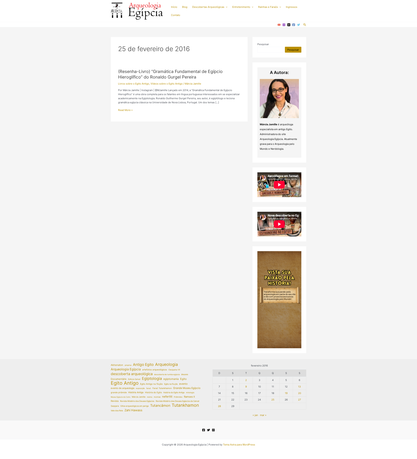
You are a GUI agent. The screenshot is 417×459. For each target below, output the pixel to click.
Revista (115, 401)
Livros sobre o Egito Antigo (133, 83)
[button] (225, 7)
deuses (184, 374)
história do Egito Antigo (174, 392)
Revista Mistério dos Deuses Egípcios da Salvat (177, 401)
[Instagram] (283, 24)
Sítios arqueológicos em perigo (134, 406)
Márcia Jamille (138, 397)
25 (272, 399)
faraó (148, 388)
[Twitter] (298, 24)
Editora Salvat (134, 379)
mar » (263, 415)
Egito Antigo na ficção (151, 384)
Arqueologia (166, 364)
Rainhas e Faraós (268, 6)
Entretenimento (241, 6)
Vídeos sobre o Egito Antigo (167, 83)
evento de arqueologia (122, 388)
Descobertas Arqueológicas (208, 6)
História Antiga (136, 392)
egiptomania (171, 378)
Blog (184, 6)
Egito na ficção (171, 384)
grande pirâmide (119, 392)
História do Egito (153, 392)
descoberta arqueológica (132, 374)
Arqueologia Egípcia (126, 369)
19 (286, 393)
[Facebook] (293, 24)
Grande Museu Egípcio (186, 388)
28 (219, 406)
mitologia (190, 392)
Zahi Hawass (133, 410)
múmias (157, 397)
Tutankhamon (185, 405)
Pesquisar (263, 44)
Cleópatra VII (174, 370)
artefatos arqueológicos (154, 369)
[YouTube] (279, 24)
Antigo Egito (143, 365)
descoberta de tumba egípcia (167, 374)
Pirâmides (178, 397)
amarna (128, 365)
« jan (255, 415)
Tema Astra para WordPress (239, 444)
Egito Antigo (125, 383)
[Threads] (288, 24)
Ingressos (291, 6)
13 (299, 386)
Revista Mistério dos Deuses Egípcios (137, 401)
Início (174, 6)
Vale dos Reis (117, 410)
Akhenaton (117, 365)
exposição (140, 388)
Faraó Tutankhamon (162, 388)
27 (299, 399)
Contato (175, 15)
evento (183, 383)
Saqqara (115, 406)
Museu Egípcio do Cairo (120, 397)
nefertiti (167, 396)
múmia (149, 397)
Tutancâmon (160, 406)
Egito (183, 378)
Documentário (119, 379)
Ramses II (189, 396)
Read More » (125, 110)
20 (299, 393)
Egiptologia (152, 379)
